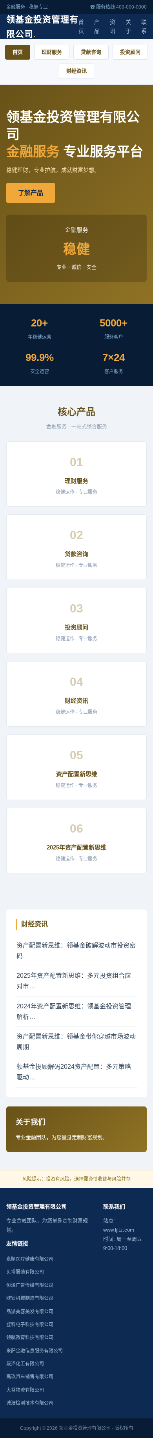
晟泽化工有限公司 (25, 1364)
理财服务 (52, 52)
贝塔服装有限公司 (25, 1272)
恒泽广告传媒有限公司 (29, 1285)
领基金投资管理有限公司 (42, 27)
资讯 (112, 27)
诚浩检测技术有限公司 (29, 1403)
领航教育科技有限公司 (29, 1337)
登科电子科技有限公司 (29, 1324)
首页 (81, 27)
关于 (128, 27)
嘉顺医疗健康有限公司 (29, 1259)
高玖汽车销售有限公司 (29, 1377)
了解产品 (30, 193)
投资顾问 (130, 52)
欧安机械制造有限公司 (29, 1298)
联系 (144, 27)
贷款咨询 (91, 52)
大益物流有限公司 (25, 1390)
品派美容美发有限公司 (29, 1311)
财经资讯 (76, 71)
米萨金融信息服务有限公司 (34, 1351)
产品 (97, 27)
